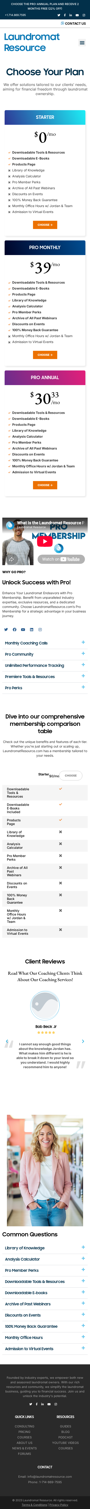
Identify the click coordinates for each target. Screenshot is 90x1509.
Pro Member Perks (22, 1270)
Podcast (65, 1437)
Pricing (24, 1432)
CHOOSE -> (45, 224)
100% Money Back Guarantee (31, 1326)
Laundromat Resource (32, 42)
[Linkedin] (31, 629)
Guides (65, 1426)
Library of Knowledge (25, 1248)
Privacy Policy (58, 1504)
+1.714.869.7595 (15, 15)
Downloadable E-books (26, 1293)
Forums (24, 1454)
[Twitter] (6, 629)
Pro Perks (13, 688)
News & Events (24, 1448)
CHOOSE (71, 775)
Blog (65, 1432)
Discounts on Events (23, 1315)
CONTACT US (75, 23)
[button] (82, 42)
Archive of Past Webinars (28, 1304)
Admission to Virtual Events (29, 1349)
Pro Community (19, 654)
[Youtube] (23, 629)
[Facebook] (14, 629)
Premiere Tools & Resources (30, 677)
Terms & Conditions (34, 1504)
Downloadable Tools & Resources (35, 1282)
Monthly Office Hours (24, 1338)
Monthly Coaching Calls (26, 643)
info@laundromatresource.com (49, 1476)
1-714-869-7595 (50, 1482)
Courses (24, 1437)
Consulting (24, 1426)
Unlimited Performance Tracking (34, 665)
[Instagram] (40, 629)
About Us (24, 1443)
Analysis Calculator (22, 1259)
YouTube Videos (65, 1443)
